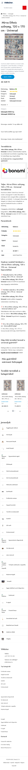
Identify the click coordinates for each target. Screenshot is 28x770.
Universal (15, 241)
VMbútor (8, 2)
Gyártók (12, 762)
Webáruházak (6, 762)
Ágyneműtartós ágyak (14, 456)
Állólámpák (9, 464)
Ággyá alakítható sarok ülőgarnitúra (15, 588)
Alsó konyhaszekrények (12, 478)
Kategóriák (17, 762)
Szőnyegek (16, 236)
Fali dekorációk (10, 548)
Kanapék (9, 581)
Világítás (8, 639)
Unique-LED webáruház (6, 741)
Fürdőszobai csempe (11, 498)
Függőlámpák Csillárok (12, 428)
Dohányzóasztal (10, 532)
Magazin (22, 762)
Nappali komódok (10, 505)
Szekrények (11, 595)
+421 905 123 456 (10, 656)
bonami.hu (5, 209)
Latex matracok (10, 555)
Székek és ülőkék (10, 632)
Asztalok (8, 518)
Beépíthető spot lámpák (12, 625)
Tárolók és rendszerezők (12, 512)
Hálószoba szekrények (12, 484)
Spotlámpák (9, 491)
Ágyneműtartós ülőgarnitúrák (16, 540)
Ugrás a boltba (8, 77)
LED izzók (8, 525)
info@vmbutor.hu (9, 662)
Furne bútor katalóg (5, 744)
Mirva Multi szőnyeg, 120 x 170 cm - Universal (7, 398)
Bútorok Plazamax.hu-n (6, 747)
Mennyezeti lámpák (11, 441)
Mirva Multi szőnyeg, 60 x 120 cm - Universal (20, 398)
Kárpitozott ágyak (10, 574)
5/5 (2, 403)
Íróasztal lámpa (12, 610)
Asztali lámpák (10, 448)
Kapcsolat (14, 765)
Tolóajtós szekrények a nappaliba (17, 565)
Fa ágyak (8, 602)
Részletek (3, 105)
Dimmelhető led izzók (11, 618)
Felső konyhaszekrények (12, 471)
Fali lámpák (9, 434)
